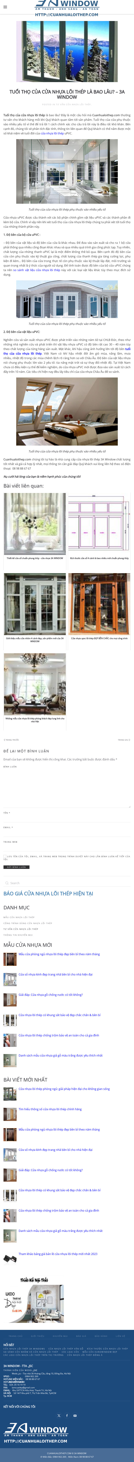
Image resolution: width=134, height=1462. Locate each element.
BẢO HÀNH (101, 1336)
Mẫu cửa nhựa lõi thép (19, 917)
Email (8, 827)
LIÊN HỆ (120, 1336)
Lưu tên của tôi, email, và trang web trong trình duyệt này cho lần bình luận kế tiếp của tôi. (66, 858)
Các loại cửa (70, 1352)
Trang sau (123, 740)
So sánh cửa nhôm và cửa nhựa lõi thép (30, 1352)
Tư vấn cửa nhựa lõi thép (73, 104)
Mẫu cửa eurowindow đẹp (100, 1352)
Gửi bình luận (16, 867)
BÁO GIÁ (81, 1336)
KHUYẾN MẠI (60, 1336)
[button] (5, 7)
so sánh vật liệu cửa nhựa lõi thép (36, 270)
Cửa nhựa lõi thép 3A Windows (24, 1348)
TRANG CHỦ (16, 1336)
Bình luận (10, 766)
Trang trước (12, 740)
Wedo (31, 1370)
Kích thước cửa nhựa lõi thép (107, 1348)
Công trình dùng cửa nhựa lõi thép (27, 923)
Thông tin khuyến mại (18, 935)
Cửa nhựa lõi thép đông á (85, 1355)
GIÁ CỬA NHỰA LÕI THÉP (44, 893)
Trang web (10, 842)
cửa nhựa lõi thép (52, 133)
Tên (6, 813)
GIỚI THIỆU (37, 1336)
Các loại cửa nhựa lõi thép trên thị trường (33, 1355)
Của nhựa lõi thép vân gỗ (66, 1348)
